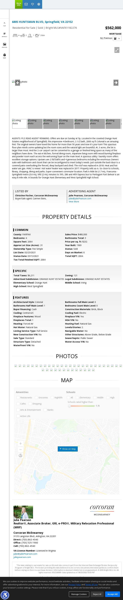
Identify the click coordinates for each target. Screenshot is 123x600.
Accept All (113, 594)
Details (4, 36)
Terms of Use (91, 584)
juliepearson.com (22, 557)
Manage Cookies (79, 594)
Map (4, 58)
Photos (4, 47)
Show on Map (69, 448)
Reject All (97, 594)
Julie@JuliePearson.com (80, 198)
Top (4, 26)
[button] (5, 595)
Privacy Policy (75, 584)
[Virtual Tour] (39, 4)
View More (74, 201)
